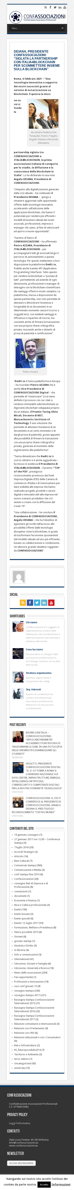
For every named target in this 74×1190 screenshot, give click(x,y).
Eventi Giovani (22, 914)
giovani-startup (23, 941)
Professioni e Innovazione (29, 981)
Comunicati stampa (25, 865)
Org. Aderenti (33, 689)
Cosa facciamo (34, 649)
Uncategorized (22, 1063)
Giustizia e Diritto (23, 945)
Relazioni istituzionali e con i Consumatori (37, 1037)
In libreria (19, 950)
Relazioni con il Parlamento (29, 1028)
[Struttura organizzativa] (18, 677)
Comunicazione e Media (27, 869)
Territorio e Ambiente (26, 1054)
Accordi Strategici (24, 851)
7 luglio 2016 (21, 847)
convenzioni (21, 891)
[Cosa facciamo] (18, 653)
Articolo (18, 856)
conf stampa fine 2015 (26, 874)
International (21, 959)
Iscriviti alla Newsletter (21, 1163)
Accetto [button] (44, 1184)
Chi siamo (31, 622)
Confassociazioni (24, 878)
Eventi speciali (22, 918)
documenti (20, 895)
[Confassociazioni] (37, 17)
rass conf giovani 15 (25, 986)
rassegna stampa (24, 990)
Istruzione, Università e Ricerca (31, 968)
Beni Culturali (21, 860)
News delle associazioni (27, 972)
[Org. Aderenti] (18, 693)
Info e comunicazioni (26, 954)
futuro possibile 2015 (26, 932)
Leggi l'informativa (19, 1123)
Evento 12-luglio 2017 (26, 923)
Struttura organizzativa (39, 673)
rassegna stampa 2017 (27, 995)
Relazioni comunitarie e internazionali (35, 1023)
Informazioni (61, 1184)
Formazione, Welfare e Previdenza (33, 927)
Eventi (17, 909)
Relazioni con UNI (24, 1032)
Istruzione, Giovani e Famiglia (30, 963)
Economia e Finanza (25, 900)
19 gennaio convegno (26, 834)
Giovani (18, 936)
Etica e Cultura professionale (30, 904)
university (19, 1067)
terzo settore (21, 1058)
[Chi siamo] (18, 626)
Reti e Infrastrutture (25, 1045)
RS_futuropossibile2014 (27, 1049)
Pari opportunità (23, 977)
